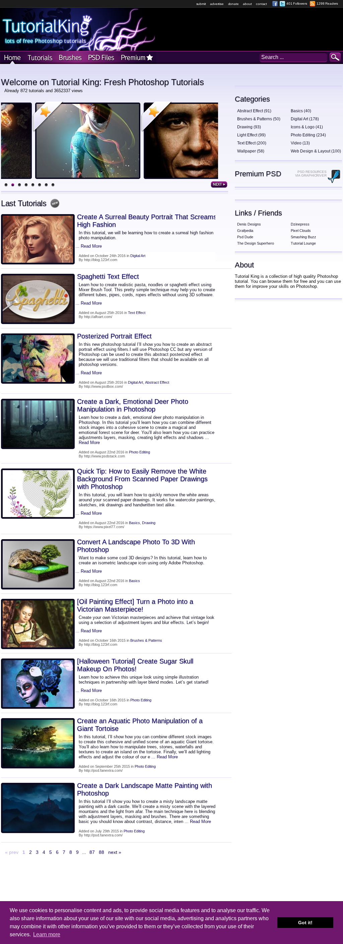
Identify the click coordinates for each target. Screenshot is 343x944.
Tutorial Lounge (303, 243)
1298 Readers (327, 3)
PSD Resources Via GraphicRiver (311, 173)
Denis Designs (249, 224)
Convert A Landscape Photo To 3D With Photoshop (136, 545)
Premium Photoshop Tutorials (137, 57)
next (219, 184)
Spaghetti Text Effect (108, 276)
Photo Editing (139, 452)
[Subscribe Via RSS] (312, 3)
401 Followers (296, 3)
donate (233, 4)
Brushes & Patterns (146, 640)
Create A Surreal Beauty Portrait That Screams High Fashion (147, 220)
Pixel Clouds (301, 231)
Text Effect (136, 313)
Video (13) (300, 143)
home (12, 57)
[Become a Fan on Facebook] (275, 3)
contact (261, 4)
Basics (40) (301, 111)
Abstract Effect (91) (254, 111)
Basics (134, 523)
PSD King (101, 57)
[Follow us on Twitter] (282, 3)
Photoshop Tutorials (39, 57)
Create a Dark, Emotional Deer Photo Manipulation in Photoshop (132, 405)
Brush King (69, 57)
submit (201, 4)
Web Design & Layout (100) (316, 151)
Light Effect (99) (251, 135)
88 (101, 852)
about (247, 4)
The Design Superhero (255, 243)
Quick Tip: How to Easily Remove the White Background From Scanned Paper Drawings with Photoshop (142, 478)
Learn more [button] (46, 934)
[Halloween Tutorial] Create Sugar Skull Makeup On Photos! (135, 665)
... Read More (88, 246)
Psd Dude (245, 237)
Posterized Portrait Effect (114, 336)
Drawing (148, 523)
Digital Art (137, 256)
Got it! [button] (305, 922)
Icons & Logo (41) (307, 127)
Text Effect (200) (251, 143)
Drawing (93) (249, 127)
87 (92, 852)
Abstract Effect (157, 382)
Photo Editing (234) (308, 135)
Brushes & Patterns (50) (258, 119)
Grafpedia (245, 231)
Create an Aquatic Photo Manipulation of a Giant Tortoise (140, 724)
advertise (216, 4)
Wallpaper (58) (250, 151)
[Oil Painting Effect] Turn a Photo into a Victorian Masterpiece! (135, 605)
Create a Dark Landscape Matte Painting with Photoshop (144, 789)
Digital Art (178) (305, 119)
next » (114, 852)
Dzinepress (300, 224)
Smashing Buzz (303, 237)
